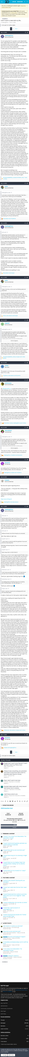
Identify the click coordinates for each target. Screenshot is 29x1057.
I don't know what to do (11, 794)
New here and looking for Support (14, 937)
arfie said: (4, 232)
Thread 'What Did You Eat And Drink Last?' (14, 850)
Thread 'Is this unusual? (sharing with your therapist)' (14, 881)
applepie (6, 795)
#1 (27, 32)
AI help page (13, 12)
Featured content (9, 878)
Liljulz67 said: (5, 538)
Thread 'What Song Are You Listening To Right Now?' (15, 856)
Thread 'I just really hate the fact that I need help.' (14, 888)
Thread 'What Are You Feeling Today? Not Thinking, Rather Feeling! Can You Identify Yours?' (14, 864)
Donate (14, 827)
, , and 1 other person (14, 357)
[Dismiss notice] (26, 6)
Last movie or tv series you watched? (13, 926)
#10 (27, 477)
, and (10, 315)
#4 (27, 277)
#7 (27, 380)
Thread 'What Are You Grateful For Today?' (14, 870)
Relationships (6, 946)
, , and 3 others (15, 423)
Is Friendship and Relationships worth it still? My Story (15, 942)
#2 (27, 183)
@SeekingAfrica (7, 388)
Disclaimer (17, 990)
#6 (27, 362)
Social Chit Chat (7, 928)
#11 (27, 506)
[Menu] (1, 1)
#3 (27, 223)
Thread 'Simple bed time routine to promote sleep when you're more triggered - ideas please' (15, 895)
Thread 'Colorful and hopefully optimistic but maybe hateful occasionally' (15, 844)
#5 (27, 320)
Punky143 (6, 781)
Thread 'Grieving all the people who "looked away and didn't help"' (14, 915)
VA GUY (26, 1029)
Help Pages (3, 1011)
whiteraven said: (5, 569)
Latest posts (7, 923)
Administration (4, 1006)
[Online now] (3, 465)
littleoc (5, 775)
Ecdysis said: (5, 588)
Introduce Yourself (7, 939)
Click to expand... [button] (14, 340)
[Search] (27, 1)
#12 (27, 734)
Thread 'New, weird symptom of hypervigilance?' (11, 908)
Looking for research (10, 956)
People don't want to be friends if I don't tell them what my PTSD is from (15, 764)
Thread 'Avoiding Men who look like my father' (15, 902)
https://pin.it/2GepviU (6, 499)
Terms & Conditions (7, 991)
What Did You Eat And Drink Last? (12, 931)
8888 (5, 766)
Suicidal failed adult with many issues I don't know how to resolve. (15, 787)
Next (16, 28)
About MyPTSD (4, 1003)
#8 (27, 427)
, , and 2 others (14, 730)
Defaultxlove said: (6, 579)
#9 (27, 459)
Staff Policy (3, 1014)
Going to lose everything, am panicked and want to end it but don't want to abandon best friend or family (15, 772)
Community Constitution (7, 1008)
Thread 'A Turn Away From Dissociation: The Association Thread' (14, 837)
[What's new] (24, 1)
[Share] (25, 32)
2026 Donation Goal (7, 808)
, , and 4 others (15, 178)
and (9, 218)
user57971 (6, 789)
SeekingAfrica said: (6, 192)
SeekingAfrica (5, 22)
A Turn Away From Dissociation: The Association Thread (12, 949)
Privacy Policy (24, 990)
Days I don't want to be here (12, 780)
